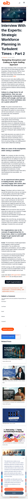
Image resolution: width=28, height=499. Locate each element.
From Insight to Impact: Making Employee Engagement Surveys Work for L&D (12, 360)
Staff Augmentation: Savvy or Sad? (9, 423)
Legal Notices (15, 497)
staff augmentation (16, 274)
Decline (14, 493)
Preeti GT (5, 57)
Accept (14, 489)
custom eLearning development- (10, 288)
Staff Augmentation (13, 282)
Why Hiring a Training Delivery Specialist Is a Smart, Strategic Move (14, 381)
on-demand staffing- (16, 289)
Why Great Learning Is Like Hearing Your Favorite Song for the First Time (13, 443)
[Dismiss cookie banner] (23, 458)
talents (7, 276)
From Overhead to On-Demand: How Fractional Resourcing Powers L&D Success (13, 403)
